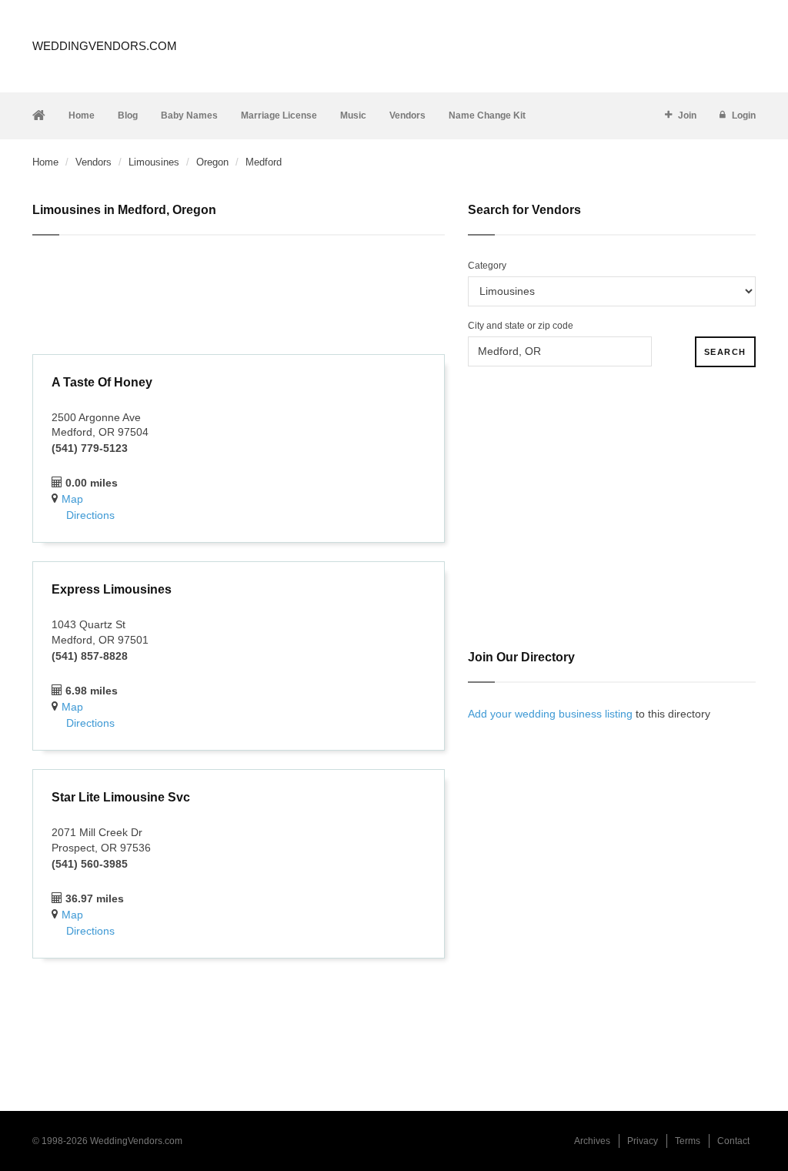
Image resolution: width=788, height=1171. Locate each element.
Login (744, 115)
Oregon (212, 162)
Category (487, 265)
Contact (733, 1141)
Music (353, 115)
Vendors (407, 115)
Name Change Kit (487, 115)
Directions (90, 515)
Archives (592, 1141)
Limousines (154, 162)
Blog (128, 115)
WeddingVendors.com (104, 45)
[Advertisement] (238, 297)
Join (687, 115)
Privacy (642, 1141)
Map (72, 499)
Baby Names (189, 115)
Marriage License (279, 115)
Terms (687, 1141)
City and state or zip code (520, 325)
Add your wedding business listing (550, 714)
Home (81, 115)
